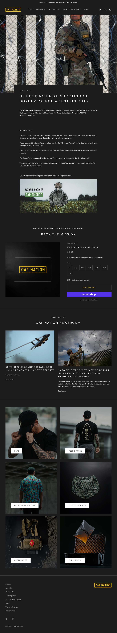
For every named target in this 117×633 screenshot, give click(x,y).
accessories (20, 560)
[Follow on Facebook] (6, 619)
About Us (8, 588)
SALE (86, 9)
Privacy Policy (10, 611)
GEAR (65, 9)
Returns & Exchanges (13, 599)
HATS (16, 451)
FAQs (7, 603)
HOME (31, 9)
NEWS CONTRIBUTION (83, 247)
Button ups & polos (24, 505)
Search (8, 584)
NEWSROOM (41, 9)
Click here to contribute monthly (78, 280)
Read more (9, 379)
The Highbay (75, 560)
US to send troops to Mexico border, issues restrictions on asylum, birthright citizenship (84, 373)
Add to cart (89, 287)
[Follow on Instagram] (12, 619)
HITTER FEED (54, 9)
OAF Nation (72, 243)
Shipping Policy (10, 596)
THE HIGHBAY (76, 9)
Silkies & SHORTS (77, 505)
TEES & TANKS (75, 451)
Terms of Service (11, 607)
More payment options (89, 300)
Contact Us (9, 592)
